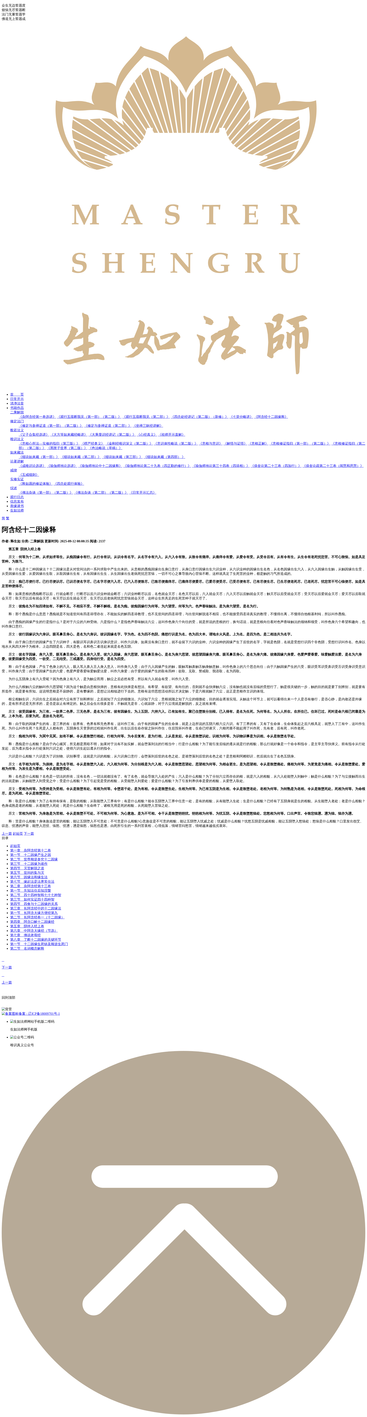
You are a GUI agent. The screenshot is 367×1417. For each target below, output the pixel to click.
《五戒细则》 (29, 475)
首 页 (17, 394)
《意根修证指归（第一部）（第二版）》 (299, 443)
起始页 (18, 833)
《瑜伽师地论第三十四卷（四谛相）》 (221, 466)
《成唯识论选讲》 (32, 466)
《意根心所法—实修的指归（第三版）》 (49, 443)
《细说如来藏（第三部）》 (122, 457)
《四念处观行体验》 (69, 483)
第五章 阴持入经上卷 (27, 926)
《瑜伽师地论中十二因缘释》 (100, 466)
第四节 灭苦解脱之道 (27, 868)
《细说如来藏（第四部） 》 (164, 457)
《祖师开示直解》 (171, 434)
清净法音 (17, 403)
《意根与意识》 (211, 443)
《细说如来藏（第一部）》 (39, 457)
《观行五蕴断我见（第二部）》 (146, 417)
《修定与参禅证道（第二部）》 (108, 425)
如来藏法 (17, 452)
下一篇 (29, 833)
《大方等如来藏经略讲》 (69, 434)
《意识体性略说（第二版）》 (176, 443)
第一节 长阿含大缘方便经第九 (34, 913)
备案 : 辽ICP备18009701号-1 (39, 1013)
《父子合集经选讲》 (34, 434)
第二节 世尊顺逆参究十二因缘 (34, 859)
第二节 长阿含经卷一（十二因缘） (37, 917)
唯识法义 (17, 439)
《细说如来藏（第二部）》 (80, 457)
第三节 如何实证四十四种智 (32, 899)
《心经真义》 (147, 434)
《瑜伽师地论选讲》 (62, 466)
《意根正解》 (258, 443)
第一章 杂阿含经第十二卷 (30, 850)
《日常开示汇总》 (142, 492)
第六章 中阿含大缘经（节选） (34, 930)
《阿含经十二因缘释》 (271, 417)
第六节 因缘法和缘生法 (29, 877)
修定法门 (17, 421)
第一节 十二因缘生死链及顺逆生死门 (39, 944)
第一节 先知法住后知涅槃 (30, 890)
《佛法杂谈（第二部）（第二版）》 (101, 492)
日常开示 (17, 399)
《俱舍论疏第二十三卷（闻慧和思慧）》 (333, 466)
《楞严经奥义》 (92, 443)
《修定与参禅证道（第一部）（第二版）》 (51, 425)
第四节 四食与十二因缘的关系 (34, 904)
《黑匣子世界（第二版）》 (67, 448)
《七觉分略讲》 (241, 417)
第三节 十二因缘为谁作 (29, 864)
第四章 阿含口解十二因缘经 (32, 922)
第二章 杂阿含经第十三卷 (30, 886)
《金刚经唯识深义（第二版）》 (129, 443)
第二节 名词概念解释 (27, 948)
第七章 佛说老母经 (25, 935)
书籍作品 (17, 408)
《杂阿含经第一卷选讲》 (37, 417)
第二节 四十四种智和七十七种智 (35, 895)
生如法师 (17, 510)
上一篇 (7, 833)
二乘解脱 (17, 412)
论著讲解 (17, 461)
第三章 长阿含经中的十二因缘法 (35, 908)
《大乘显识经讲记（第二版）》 (112, 434)
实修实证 (17, 479)
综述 (13, 488)
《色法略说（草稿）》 (105, 448)
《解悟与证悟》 (235, 443)
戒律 (13, 470)
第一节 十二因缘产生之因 (30, 855)
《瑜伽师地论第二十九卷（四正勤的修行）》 (157, 466)
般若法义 (17, 430)
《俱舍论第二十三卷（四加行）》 (276, 466)
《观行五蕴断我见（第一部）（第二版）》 (89, 417)
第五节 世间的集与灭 (27, 872)
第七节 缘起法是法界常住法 (32, 881)
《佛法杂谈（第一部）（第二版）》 (46, 492)
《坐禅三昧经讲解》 (148, 425)
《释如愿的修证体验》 (36, 483)
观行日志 (17, 497)
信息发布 (17, 501)
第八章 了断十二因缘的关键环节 (35, 939)
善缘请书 (17, 506)
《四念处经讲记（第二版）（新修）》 (200, 417)
